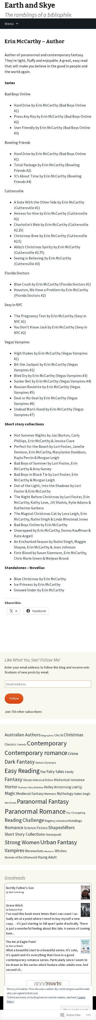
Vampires (14, 850)
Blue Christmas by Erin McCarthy (40, 578)
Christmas (73, 734)
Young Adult (47, 857)
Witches (61, 851)
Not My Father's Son (20, 888)
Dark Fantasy (20, 761)
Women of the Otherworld (21, 857)
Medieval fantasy (30, 793)
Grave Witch (14, 905)
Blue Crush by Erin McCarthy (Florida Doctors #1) (52, 284)
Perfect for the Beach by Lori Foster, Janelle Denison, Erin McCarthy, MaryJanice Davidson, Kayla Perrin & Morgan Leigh (50, 452)
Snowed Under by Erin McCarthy (39, 590)
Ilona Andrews (35, 787)
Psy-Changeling (75, 812)
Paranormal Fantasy (43, 801)
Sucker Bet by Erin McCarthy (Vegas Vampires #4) (52, 381)
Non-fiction (10, 802)
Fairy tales (55, 771)
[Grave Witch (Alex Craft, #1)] (85, 910)
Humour (22, 787)
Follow (14, 698)
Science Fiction (36, 828)
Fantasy (13, 779)
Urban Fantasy (58, 842)
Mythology (65, 793)
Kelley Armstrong (57, 787)
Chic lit (58, 735)
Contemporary (47, 743)
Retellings (75, 821)
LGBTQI (77, 787)
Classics (10, 744)
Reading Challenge (24, 820)
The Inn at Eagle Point (21, 942)
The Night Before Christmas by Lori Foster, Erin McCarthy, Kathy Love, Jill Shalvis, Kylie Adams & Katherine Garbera (52, 502)
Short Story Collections (25, 834)
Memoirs (50, 794)
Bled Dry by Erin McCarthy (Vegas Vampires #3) (50, 375)
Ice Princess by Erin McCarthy (37, 584)
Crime (73, 753)
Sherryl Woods (16, 946)
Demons (39, 762)
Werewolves (34, 851)
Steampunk (53, 834)
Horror (11, 786)
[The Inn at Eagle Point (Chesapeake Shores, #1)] (85, 946)
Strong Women (22, 842)
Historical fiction (43, 780)
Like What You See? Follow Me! (32, 660)
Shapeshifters (61, 827)
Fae (43, 771)
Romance (14, 827)
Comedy (21, 744)
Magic (10, 793)
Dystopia (50, 762)
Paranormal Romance (35, 811)
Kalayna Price (15, 909)
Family (69, 771)
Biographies (47, 735)
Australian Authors (23, 734)
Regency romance (56, 821)
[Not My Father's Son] (85, 892)
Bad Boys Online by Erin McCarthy (40, 524)
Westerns (49, 851)
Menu (9, 23)
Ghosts (27, 780)
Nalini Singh (82, 794)
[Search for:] (87, 23)
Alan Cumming (16, 892)
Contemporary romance (36, 753)
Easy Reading (22, 771)
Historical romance (69, 779)
